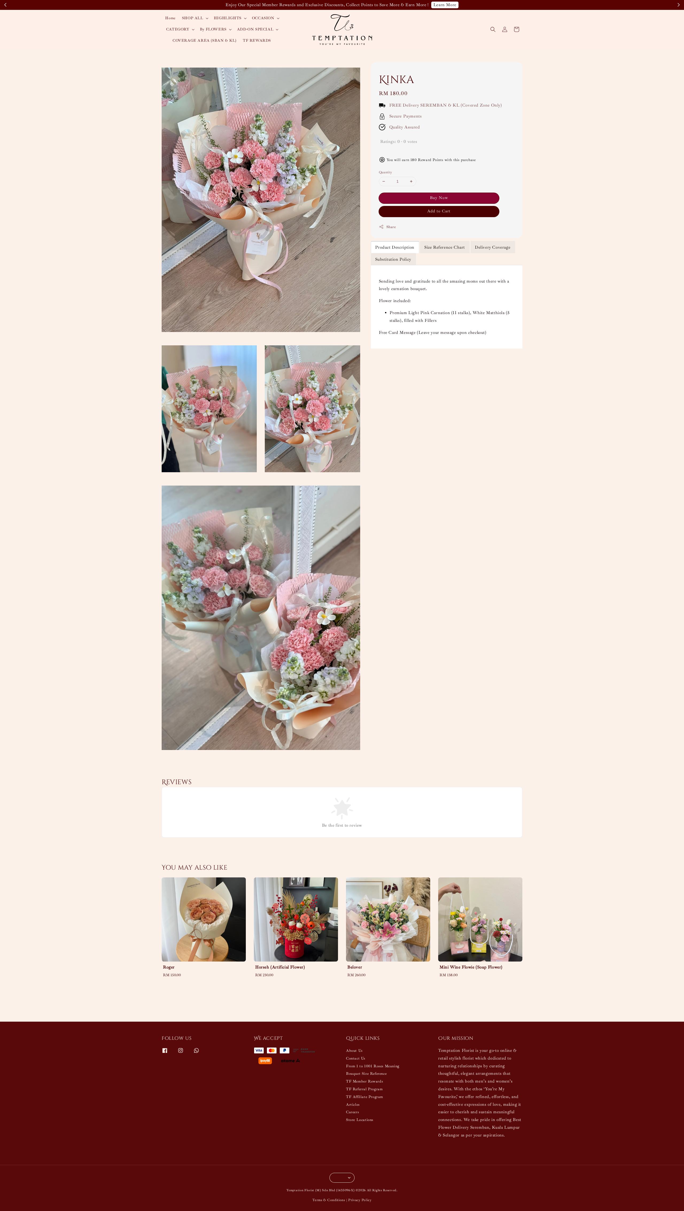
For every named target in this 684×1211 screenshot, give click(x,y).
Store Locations (359, 1120)
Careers (352, 1112)
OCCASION (263, 18)
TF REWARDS (257, 40)
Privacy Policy (360, 1200)
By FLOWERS (213, 29)
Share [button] (391, 227)
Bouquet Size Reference (366, 1073)
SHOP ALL (192, 18)
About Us (354, 1050)
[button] (493, 29)
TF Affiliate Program (364, 1097)
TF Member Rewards (364, 1081)
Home (170, 18)
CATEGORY (177, 29)
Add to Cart (438, 211)
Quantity (385, 172)
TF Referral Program (364, 1089)
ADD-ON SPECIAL (255, 29)
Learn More (444, 4)
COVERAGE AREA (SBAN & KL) (204, 40)
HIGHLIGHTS (228, 18)
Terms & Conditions (328, 1200)
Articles (353, 1104)
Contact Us (355, 1058)
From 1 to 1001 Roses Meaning (372, 1066)
